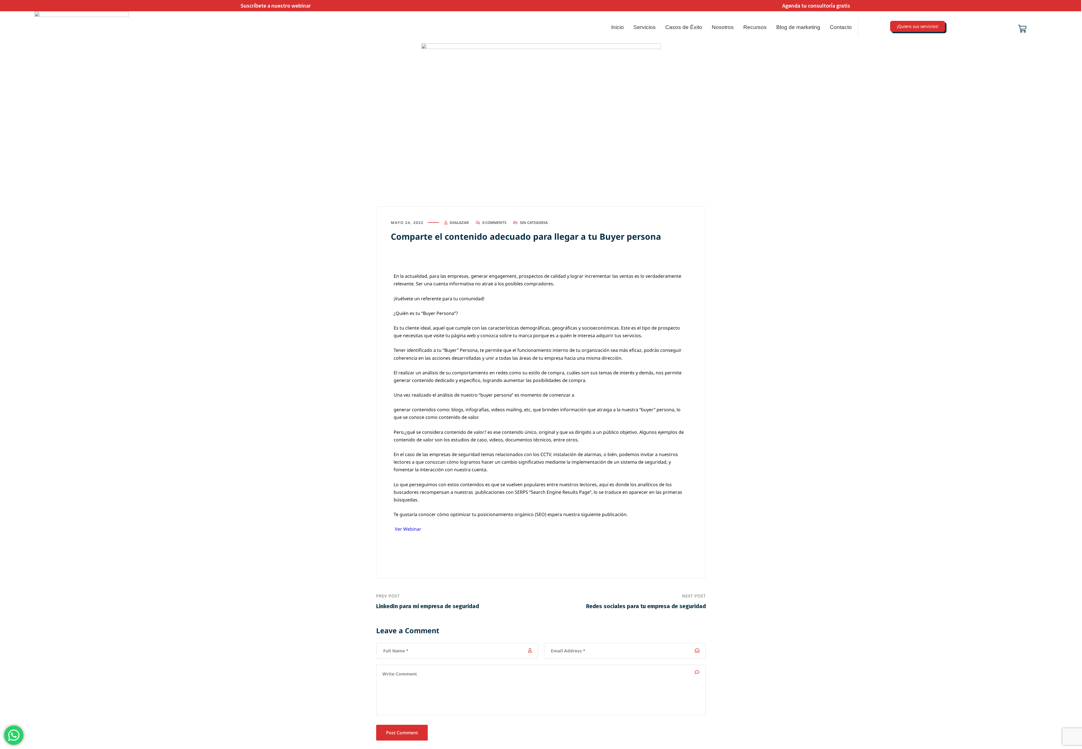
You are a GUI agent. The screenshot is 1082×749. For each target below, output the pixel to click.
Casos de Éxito (683, 27)
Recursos (755, 27)
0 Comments (494, 222)
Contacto (841, 27)
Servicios (644, 27)
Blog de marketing (798, 27)
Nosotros (723, 27)
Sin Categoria (534, 222)
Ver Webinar (408, 529)
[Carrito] (1022, 29)
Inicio (617, 27)
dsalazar (459, 222)
